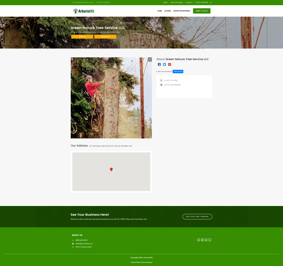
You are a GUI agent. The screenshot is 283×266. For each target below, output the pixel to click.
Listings (167, 11)
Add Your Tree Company (197, 216)
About (165, 2)
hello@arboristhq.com (84, 243)
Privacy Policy (135, 262)
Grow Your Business (181, 11)
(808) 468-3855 (81, 240)
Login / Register (201, 2)
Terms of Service (146, 262)
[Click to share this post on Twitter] (164, 65)
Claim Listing (178, 71)
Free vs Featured (177, 2)
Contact (188, 2)
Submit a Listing (202, 11)
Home (160, 11)
